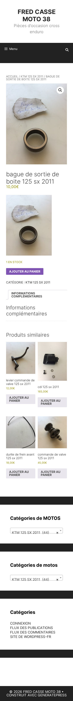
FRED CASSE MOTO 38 (37, 15)
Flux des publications (31, 628)
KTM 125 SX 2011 (32, 76)
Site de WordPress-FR (30, 637)
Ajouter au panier (24, 271)
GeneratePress (52, 695)
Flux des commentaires (32, 632)
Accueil (12, 76)
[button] (60, 90)
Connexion (20, 623)
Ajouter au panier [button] (19, 399)
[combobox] (36, 530)
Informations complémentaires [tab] (26, 294)
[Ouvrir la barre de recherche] (67, 50)
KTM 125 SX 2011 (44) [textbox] (35, 533)
